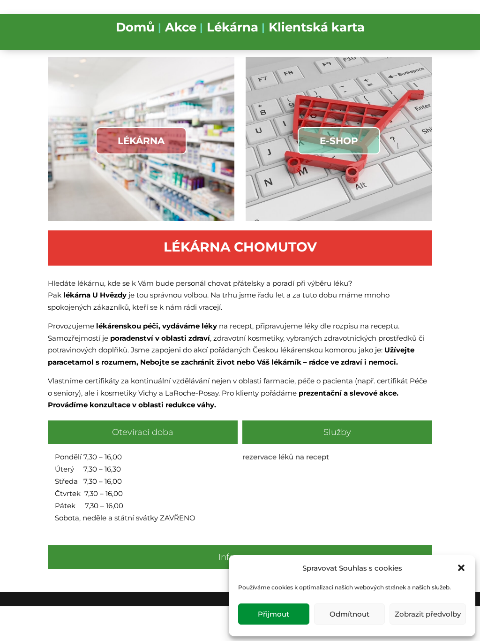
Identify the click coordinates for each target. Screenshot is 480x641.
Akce (180, 29)
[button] (461, 567)
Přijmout (273, 614)
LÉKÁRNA (141, 140)
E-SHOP (339, 140)
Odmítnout (349, 614)
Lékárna (232, 29)
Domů (135, 29)
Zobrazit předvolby (428, 614)
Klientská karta (317, 29)
